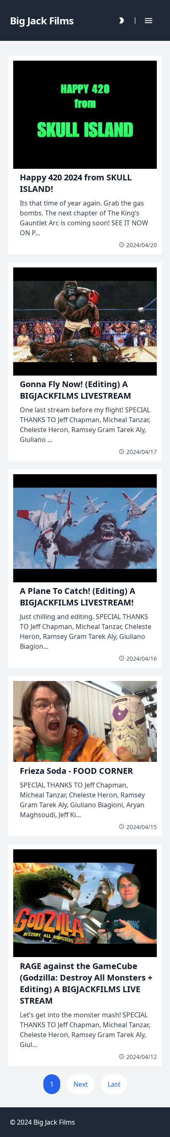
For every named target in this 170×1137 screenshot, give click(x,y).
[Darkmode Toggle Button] (121, 20)
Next (80, 1084)
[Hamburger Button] (148, 20)
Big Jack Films (54, 1122)
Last (114, 1084)
